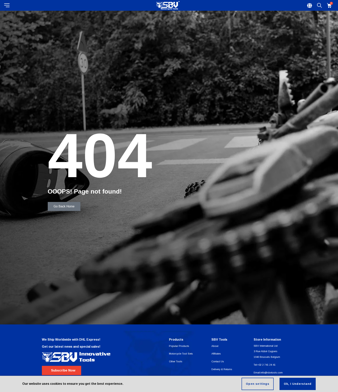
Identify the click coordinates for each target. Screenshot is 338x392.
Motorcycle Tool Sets (181, 353)
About (214, 346)
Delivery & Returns (221, 369)
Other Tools (175, 361)
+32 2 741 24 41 (266, 364)
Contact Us (217, 361)
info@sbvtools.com (272, 372)
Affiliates (216, 353)
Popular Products (179, 346)
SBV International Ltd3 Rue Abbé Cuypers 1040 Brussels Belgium (267, 351)
